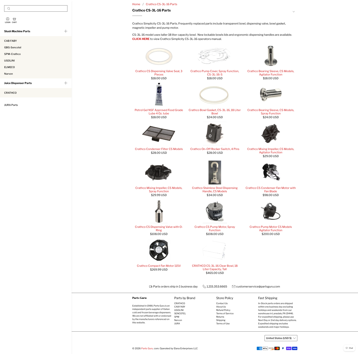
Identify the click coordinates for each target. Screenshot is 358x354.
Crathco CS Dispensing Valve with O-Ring (159, 228)
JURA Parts (11, 104)
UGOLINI (9, 60)
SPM (176, 316)
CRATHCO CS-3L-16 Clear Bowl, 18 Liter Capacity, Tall (215, 267)
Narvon (8, 73)
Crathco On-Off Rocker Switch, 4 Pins (214, 149)
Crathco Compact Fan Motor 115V (159, 265)
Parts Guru (147, 348)
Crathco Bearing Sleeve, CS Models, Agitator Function (270, 72)
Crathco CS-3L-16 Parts (161, 4)
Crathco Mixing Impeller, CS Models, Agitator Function (270, 150)
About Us (221, 306)
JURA (177, 323)
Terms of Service (225, 313)
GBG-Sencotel (12, 47)
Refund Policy (223, 310)
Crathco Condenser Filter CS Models (159, 149)
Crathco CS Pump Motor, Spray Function (215, 228)
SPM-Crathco (12, 54)
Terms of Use (223, 323)
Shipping (220, 320)
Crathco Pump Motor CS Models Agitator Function (271, 228)
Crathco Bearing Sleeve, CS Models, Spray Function (270, 111)
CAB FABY (10, 40)
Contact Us (222, 303)
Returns (220, 316)
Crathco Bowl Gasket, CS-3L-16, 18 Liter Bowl (215, 111)
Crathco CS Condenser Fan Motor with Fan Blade (271, 189)
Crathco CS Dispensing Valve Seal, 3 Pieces (158, 72)
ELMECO (9, 67)
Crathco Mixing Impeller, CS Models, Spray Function (158, 189)
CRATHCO (10, 92)
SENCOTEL (180, 313)
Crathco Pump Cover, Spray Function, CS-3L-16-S (214, 72)
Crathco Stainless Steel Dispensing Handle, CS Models (215, 189)
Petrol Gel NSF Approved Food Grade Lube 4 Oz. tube (159, 111)
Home (136, 4)
